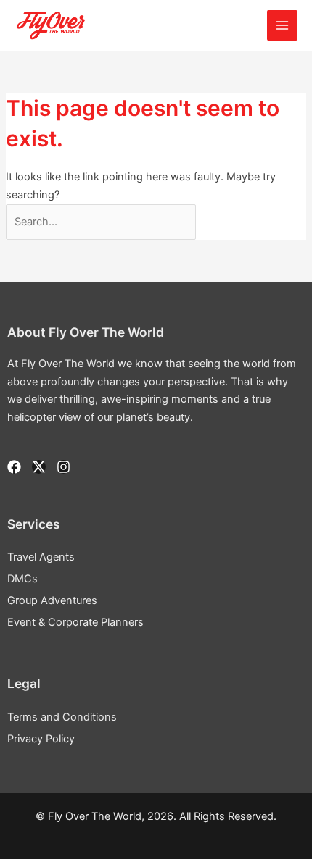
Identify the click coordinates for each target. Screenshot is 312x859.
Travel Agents (41, 556)
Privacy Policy (41, 738)
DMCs (22, 578)
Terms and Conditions (62, 717)
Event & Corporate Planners (75, 622)
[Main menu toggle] (282, 25)
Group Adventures (52, 600)
